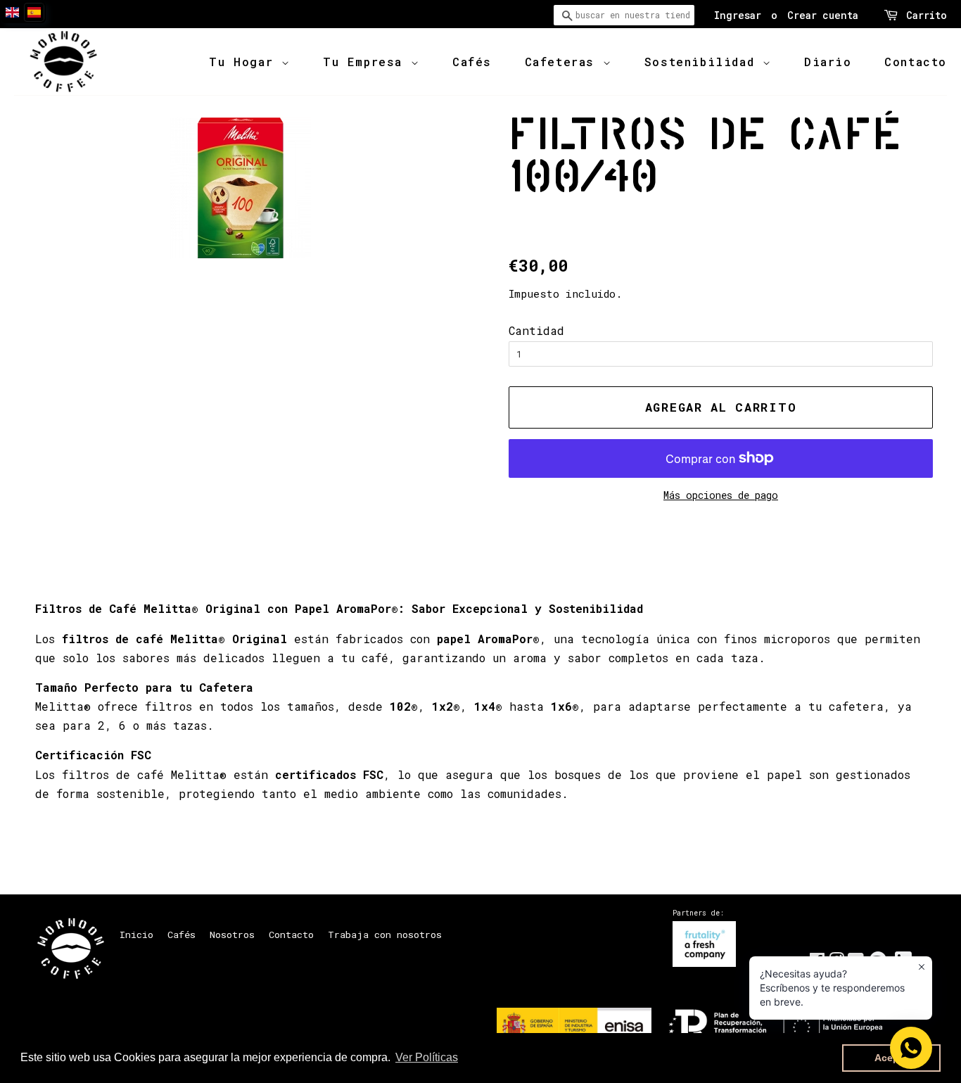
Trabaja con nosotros (385, 934)
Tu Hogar (245, 61)
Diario (828, 61)
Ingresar (737, 15)
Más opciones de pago (720, 495)
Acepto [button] (891, 1057)
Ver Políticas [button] (426, 1057)
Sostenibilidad (703, 61)
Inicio (136, 934)
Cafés (472, 61)
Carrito (926, 15)
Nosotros (232, 934)
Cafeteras (564, 61)
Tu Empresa (367, 61)
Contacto (915, 61)
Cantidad (536, 330)
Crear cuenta (822, 15)
